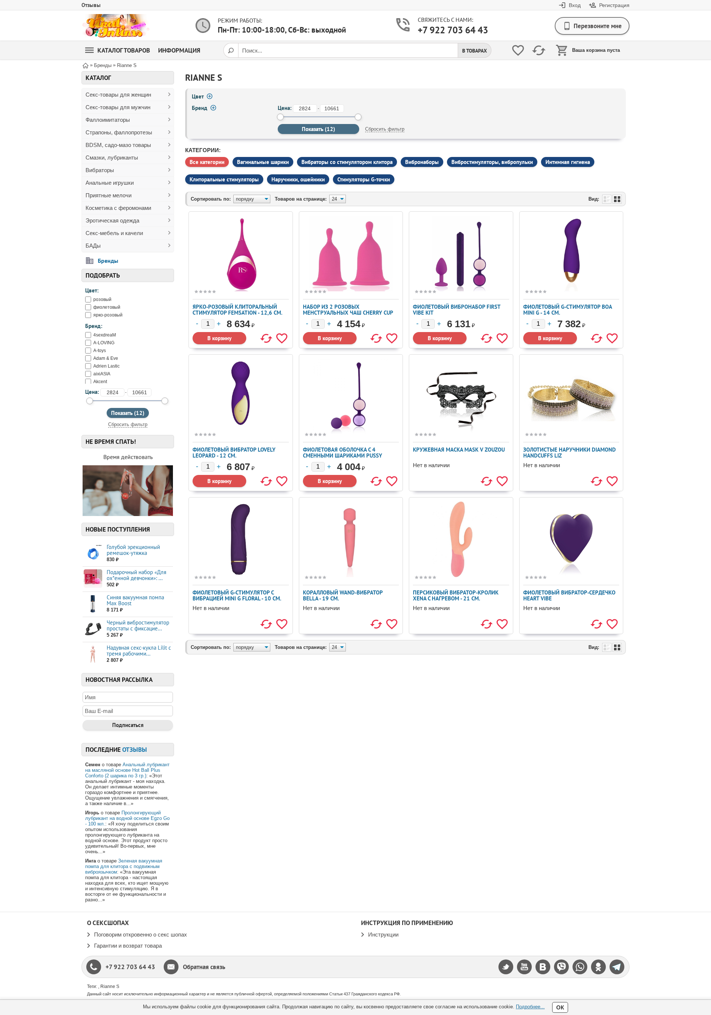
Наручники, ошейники (298, 179)
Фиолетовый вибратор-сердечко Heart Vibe (569, 595)
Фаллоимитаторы (108, 120)
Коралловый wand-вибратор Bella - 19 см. (343, 595)
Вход (575, 5)
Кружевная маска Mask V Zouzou (459, 449)
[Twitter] (505, 966)
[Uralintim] (115, 25)
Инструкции (383, 934)
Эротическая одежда (112, 220)
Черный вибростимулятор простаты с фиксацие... (138, 625)
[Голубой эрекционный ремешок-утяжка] (93, 553)
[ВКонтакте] (542, 966)
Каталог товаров (123, 50)
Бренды (108, 260)
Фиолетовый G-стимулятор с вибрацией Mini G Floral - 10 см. (237, 595)
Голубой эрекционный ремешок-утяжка (133, 549)
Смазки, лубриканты (112, 157)
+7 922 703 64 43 (446, 30)
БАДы (93, 245)
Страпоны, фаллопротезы (119, 132)
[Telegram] (617, 966)
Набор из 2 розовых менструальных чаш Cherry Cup (348, 309)
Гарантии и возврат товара (128, 945)
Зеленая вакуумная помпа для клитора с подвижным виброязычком (123, 866)
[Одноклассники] (598, 966)
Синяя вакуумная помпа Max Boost (135, 600)
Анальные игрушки (110, 183)
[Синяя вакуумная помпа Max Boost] (93, 604)
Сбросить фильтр (127, 424)
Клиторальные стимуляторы (224, 179)
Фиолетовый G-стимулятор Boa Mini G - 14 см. (567, 309)
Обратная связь (204, 967)
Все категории (207, 161)
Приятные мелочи (108, 195)
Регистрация (614, 5)
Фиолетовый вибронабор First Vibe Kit (456, 309)
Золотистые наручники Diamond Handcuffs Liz (569, 452)
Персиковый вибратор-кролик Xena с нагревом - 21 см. (455, 595)
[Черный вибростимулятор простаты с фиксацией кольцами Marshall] (93, 629)
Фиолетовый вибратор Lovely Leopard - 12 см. (234, 452)
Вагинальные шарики (263, 161)
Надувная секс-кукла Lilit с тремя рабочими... (139, 650)
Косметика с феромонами (118, 208)
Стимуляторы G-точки (363, 179)
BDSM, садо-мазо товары (118, 145)
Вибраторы (100, 170)
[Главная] (86, 65)
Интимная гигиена (567, 161)
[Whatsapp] (580, 966)
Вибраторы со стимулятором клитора (347, 161)
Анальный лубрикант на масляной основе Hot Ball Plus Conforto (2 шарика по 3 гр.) (127, 770)
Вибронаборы (422, 161)
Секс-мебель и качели (114, 233)
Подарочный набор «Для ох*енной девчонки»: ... (136, 575)
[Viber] (561, 966)
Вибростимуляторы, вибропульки (492, 161)
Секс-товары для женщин (118, 94)
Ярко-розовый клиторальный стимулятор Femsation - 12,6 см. (238, 309)
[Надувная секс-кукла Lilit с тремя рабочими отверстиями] (93, 654)
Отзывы (91, 5)
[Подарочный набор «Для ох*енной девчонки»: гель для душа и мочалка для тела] (93, 579)
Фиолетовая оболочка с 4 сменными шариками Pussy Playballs (342, 455)
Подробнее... (530, 1006)
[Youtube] (524, 966)
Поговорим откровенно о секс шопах (140, 934)
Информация (179, 50)
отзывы (134, 750)
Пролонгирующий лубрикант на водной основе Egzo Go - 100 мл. (127, 818)
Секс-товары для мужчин (118, 107)
